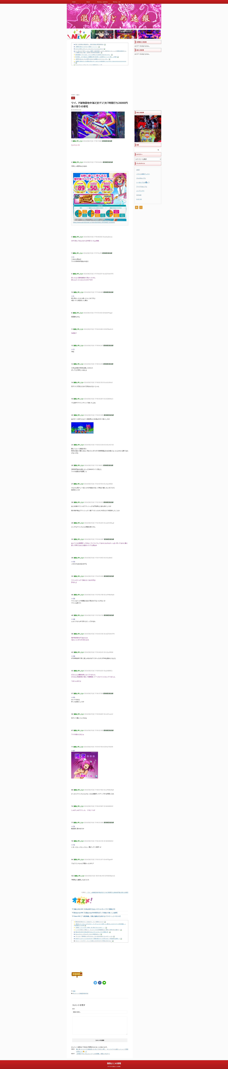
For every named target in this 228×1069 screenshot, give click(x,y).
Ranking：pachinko (102, 2)
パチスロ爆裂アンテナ (143, 174)
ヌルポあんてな (141, 178)
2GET (138, 170)
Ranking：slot (117, 2)
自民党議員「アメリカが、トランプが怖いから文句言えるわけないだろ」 (93, 54)
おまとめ (139, 199)
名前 (73, 1008)
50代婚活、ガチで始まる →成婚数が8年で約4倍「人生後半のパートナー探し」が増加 (96, 56)
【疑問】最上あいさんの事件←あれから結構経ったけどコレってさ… (91, 59)
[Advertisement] (99, 79)
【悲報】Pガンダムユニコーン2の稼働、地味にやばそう (93, 1054)
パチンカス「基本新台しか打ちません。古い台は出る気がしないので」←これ (94, 936)
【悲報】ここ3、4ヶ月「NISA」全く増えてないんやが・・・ (90, 927)
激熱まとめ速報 (114, 1063)
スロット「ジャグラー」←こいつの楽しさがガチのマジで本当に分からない (93, 940)
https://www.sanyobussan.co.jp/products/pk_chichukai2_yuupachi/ (94, 222)
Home (74, 2)
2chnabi (138, 195)
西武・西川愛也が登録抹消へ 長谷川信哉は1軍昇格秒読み (89, 44)
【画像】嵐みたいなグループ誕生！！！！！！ (86, 46)
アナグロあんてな (141, 186)
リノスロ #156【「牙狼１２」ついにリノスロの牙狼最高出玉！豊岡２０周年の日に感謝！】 (97, 929)
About (88, 2)
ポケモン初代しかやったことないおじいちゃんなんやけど (89, 49)
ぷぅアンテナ (140, 191)
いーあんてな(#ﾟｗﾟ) (142, 182)
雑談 (74, 991)
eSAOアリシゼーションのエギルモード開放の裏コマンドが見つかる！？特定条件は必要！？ (97, 938)
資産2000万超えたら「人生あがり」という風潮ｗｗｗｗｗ (89, 921)
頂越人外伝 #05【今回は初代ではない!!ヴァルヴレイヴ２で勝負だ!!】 (92, 932)
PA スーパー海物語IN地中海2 (80, 993)
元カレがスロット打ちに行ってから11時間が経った (87, 65)
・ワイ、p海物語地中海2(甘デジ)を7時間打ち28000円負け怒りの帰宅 (107, 892)
